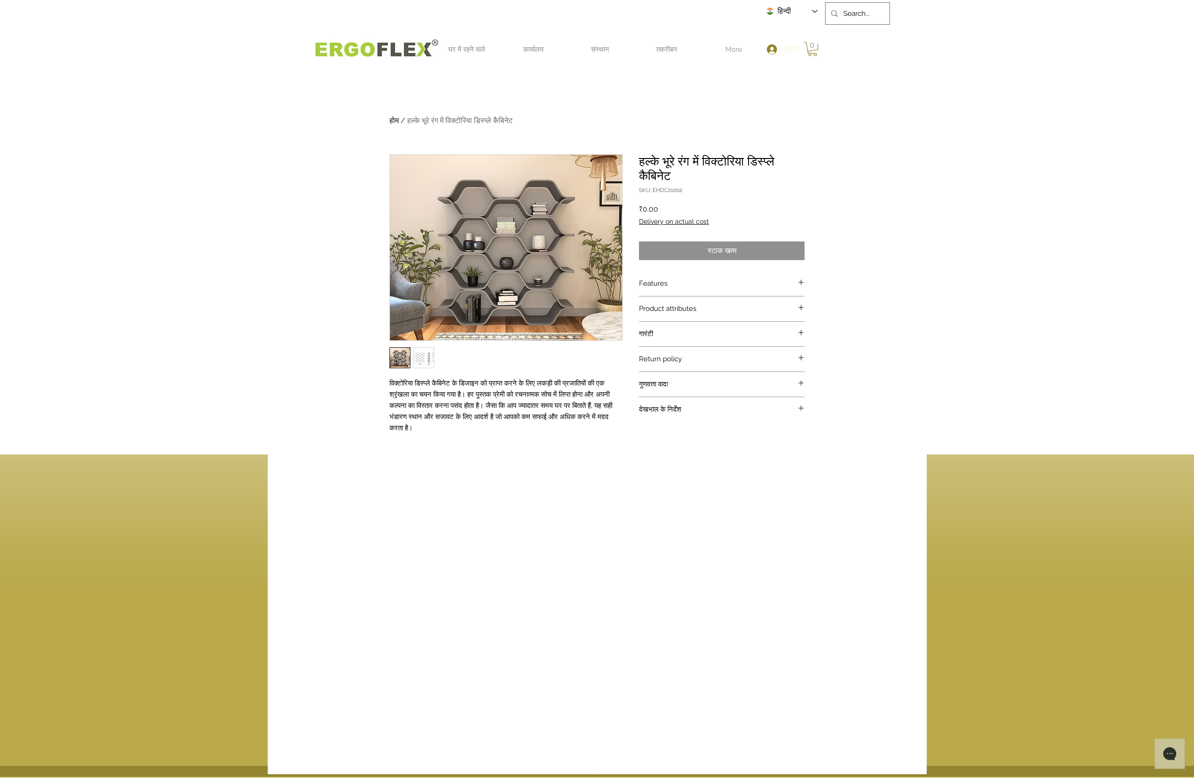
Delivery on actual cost (674, 221)
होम (394, 120)
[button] (466, 49)
